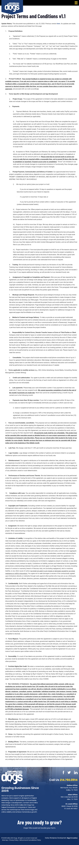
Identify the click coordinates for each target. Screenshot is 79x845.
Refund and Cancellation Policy (30, 840)
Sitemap (5, 840)
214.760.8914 (69, 780)
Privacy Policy (13, 840)
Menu (76, 2)
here (58, 24)
